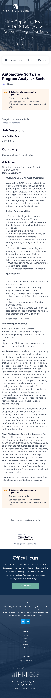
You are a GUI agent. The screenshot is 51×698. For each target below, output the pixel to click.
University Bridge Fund (25, 660)
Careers (16, 688)
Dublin (25, 641)
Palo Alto (25, 635)
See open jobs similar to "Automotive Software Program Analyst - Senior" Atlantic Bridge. (28, 104)
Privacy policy (19, 544)
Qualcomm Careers (31, 480)
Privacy (32, 688)
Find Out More (25, 586)
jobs (21, 60)
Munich (25, 644)
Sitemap (24, 688)
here (40, 371)
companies (10, 60)
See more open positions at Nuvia (25, 520)
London (25, 638)
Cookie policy (32, 544)
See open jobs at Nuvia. (19, 98)
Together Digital (28, 685)
